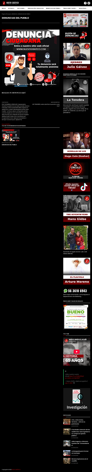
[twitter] (89, 3)
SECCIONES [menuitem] (20, 8)
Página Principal (6, 14)
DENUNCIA (14, 14)
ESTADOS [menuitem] (11, 8)
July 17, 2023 (69, 383)
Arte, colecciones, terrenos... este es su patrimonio (78, 422)
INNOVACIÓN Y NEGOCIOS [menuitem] (36, 8)
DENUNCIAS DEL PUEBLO (9, 145)
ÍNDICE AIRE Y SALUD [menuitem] (69, 8)
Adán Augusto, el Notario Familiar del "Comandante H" (80, 443)
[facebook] (85, 3)
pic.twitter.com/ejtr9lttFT (72, 378)
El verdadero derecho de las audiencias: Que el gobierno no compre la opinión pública (81, 433)
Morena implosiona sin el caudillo (80, 460)
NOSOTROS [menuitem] (82, 8)
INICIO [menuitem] (4, 8)
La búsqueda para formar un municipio (80, 452)
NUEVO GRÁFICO (16, 469)
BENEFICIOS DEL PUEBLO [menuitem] (53, 8)
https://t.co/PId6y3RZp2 (76, 376)
